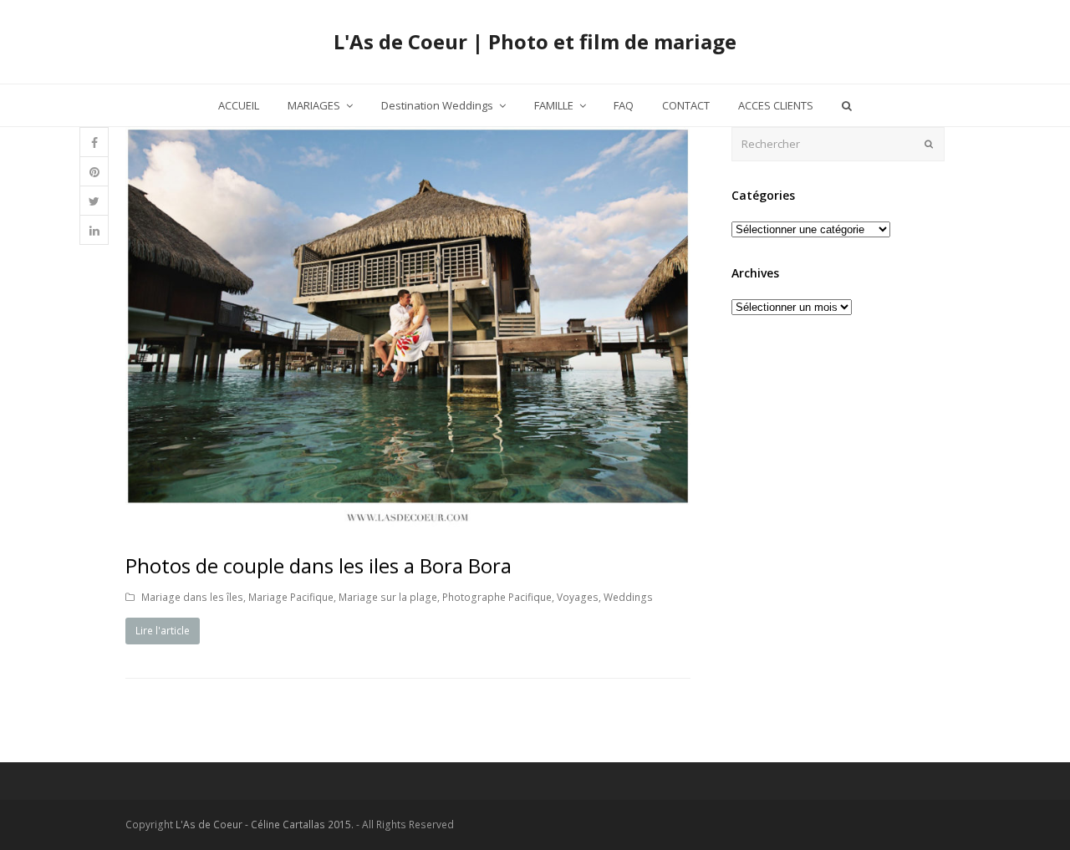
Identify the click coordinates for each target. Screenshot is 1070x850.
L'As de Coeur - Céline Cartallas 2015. (265, 824)
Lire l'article (162, 631)
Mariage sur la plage (388, 597)
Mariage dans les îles (192, 597)
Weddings (628, 597)
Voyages (578, 597)
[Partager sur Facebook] (94, 142)
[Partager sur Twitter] (94, 201)
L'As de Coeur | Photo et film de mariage (535, 41)
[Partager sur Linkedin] (94, 230)
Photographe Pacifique (497, 597)
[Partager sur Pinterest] (94, 171)
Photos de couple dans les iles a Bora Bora (318, 565)
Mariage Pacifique (291, 597)
